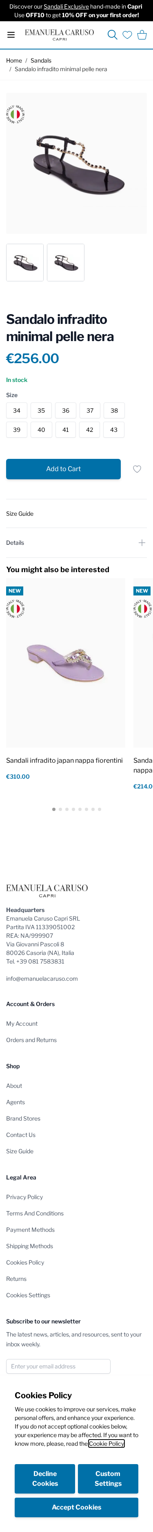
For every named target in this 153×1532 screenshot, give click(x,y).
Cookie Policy (106, 1443)
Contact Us (20, 1134)
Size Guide (19, 1151)
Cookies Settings (28, 1295)
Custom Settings (108, 1478)
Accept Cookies (76, 1507)
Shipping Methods (29, 1245)
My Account (22, 1023)
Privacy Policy (24, 1196)
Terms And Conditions (35, 1213)
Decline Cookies (45, 1478)
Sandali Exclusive (66, 6)
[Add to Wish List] (137, 469)
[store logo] (59, 34)
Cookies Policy (25, 1262)
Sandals (41, 60)
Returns (16, 1278)
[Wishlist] (127, 35)
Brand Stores (23, 1118)
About (14, 1085)
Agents (15, 1101)
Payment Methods (30, 1229)
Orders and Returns (31, 1039)
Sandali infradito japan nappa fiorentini (64, 760)
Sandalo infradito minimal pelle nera (61, 68)
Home (14, 60)
